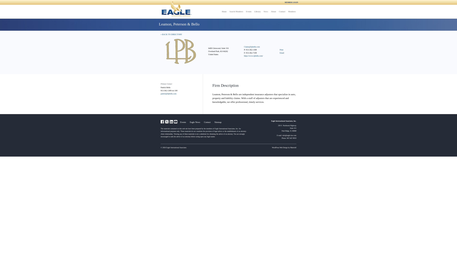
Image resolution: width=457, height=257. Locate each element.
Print (281, 50)
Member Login (291, 2)
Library (257, 12)
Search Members (236, 12)
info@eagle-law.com (289, 135)
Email (282, 53)
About (273, 12)
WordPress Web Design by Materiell (284, 147)
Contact (282, 12)
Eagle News (195, 122)
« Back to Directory (171, 34)
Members (292, 12)
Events (248, 12)
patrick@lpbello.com (168, 94)
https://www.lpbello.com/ (253, 56)
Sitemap (217, 122)
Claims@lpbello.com (252, 47)
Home (224, 12)
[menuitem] (224, 11)
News (266, 12)
